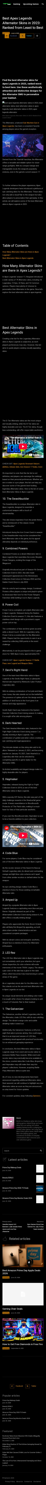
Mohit (18, 1118)
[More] (37, 35)
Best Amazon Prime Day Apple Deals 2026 (21, 1272)
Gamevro (36, 1095)
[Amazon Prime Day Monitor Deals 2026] (40, 1199)
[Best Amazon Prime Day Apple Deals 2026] (23, 1256)
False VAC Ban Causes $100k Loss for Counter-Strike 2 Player (21, 1453)
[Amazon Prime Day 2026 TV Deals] (40, 1189)
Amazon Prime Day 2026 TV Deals (15, 1188)
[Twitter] (28, 1386)
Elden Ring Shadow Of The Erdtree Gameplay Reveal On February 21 (22, 1445)
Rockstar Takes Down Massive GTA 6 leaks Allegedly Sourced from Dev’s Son (21, 1437)
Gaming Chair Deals (12, 1309)
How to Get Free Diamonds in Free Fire (22, 1344)
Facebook (19, 1386)
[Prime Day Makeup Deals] (40, 1168)
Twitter (33, 1386)
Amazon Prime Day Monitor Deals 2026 (17, 1198)
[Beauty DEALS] (40, 1179)
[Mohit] (8, 1129)
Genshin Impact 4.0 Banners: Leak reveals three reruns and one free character (12, 1228)
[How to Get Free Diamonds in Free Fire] (23, 1329)
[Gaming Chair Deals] (23, 1294)
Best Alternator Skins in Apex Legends (17, 258)
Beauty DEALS (7, 1177)
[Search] (41, 1151)
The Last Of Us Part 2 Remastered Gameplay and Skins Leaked (21, 1462)
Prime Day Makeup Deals (11, 1167)
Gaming (6, 33)
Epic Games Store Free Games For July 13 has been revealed (35, 1226)
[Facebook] (12, 1386)
